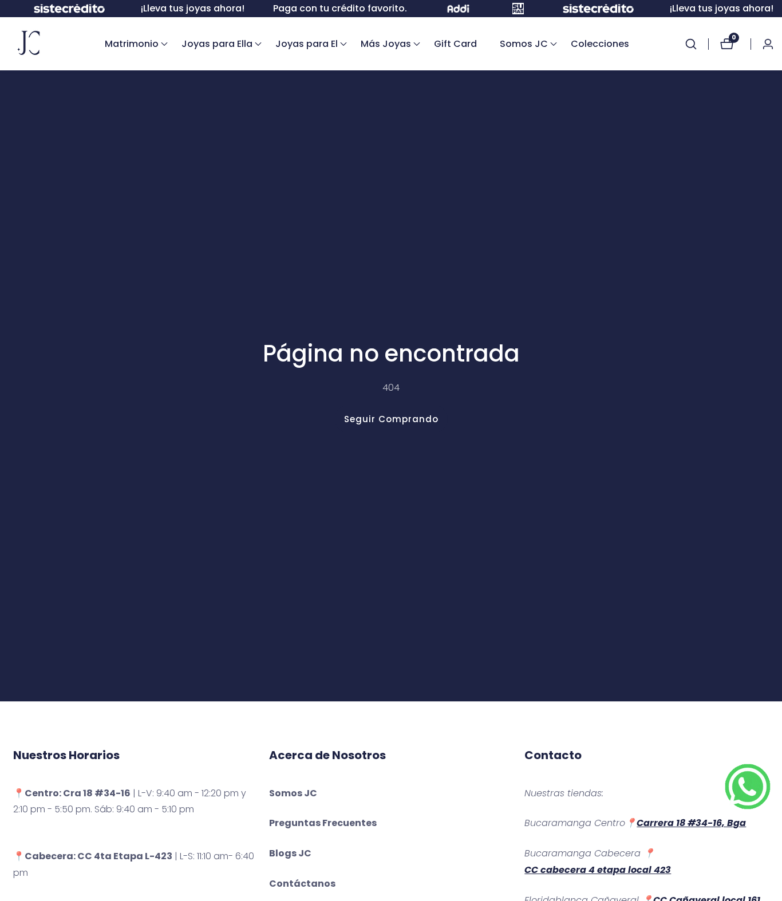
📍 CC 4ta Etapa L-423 (92, 856)
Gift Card (455, 43)
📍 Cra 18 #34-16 (72, 793)
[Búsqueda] (696, 44)
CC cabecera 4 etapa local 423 (597, 869)
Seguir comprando (391, 419)
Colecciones (600, 43)
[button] (132, 44)
